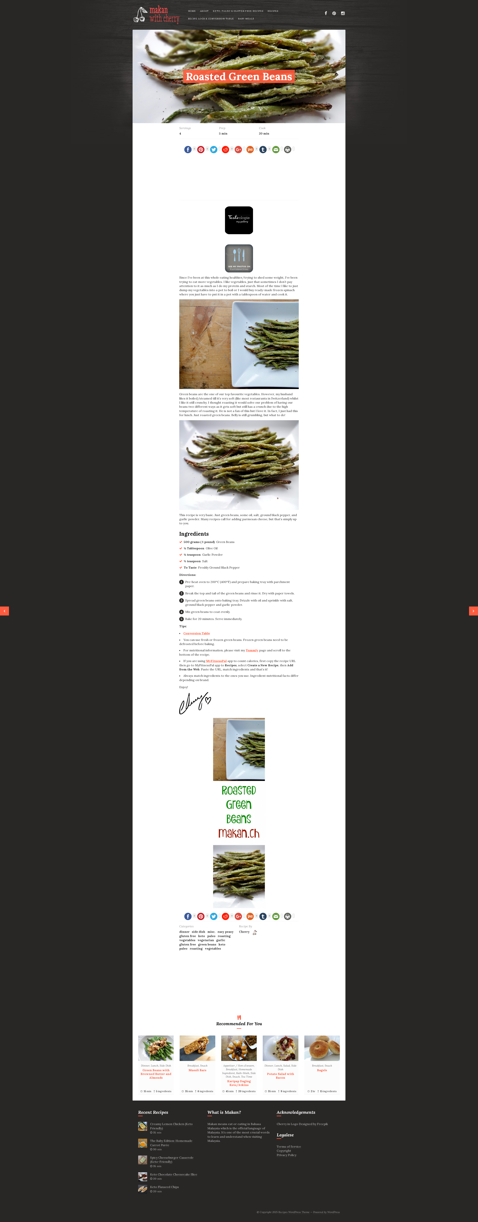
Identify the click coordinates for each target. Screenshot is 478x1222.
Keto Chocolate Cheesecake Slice (173, 1174)
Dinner (184, 932)
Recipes (273, 11)
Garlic (220, 940)
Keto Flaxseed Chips (164, 1187)
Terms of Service (289, 1146)
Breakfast (193, 1065)
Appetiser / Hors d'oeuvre (238, 1065)
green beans (207, 944)
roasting (224, 936)
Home (192, 11)
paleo (211, 936)
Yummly (252, 650)
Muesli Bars (197, 1070)
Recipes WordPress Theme (294, 1212)
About (204, 11)
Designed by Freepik (313, 1124)
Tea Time (246, 1076)
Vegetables (187, 940)
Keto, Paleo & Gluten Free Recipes (238, 11)
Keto (201, 936)
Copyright (284, 1150)
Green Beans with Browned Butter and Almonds (156, 1073)
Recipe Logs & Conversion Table (211, 18)
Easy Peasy (226, 932)
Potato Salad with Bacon (280, 1075)
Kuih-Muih (242, 1073)
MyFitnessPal (216, 661)
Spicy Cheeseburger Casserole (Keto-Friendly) (171, 1160)
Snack (203, 1065)
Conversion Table (196, 633)
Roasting (196, 948)
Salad (286, 1065)
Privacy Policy (286, 1155)
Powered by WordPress (326, 1212)
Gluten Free (187, 936)
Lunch (154, 1065)
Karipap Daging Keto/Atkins (239, 1083)
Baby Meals (246, 18)
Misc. (211, 932)
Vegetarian (206, 940)
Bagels (322, 1070)
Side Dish (198, 932)
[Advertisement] (239, 180)
